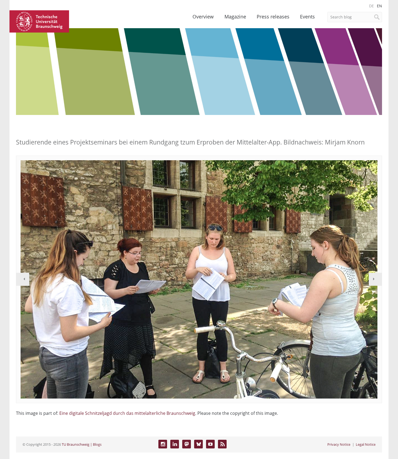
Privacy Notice (338, 444)
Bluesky (198, 444)
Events (307, 16)
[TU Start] (39, 21)
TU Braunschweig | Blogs (82, 444)
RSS (222, 444)
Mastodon (186, 444)
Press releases (273, 16)
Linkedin (174, 444)
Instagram (162, 444)
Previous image (22, 279)
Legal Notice (366, 444)
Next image (375, 279)
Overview (203, 16)
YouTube (210, 444)
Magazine (235, 16)
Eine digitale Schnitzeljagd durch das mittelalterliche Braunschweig (127, 413)
